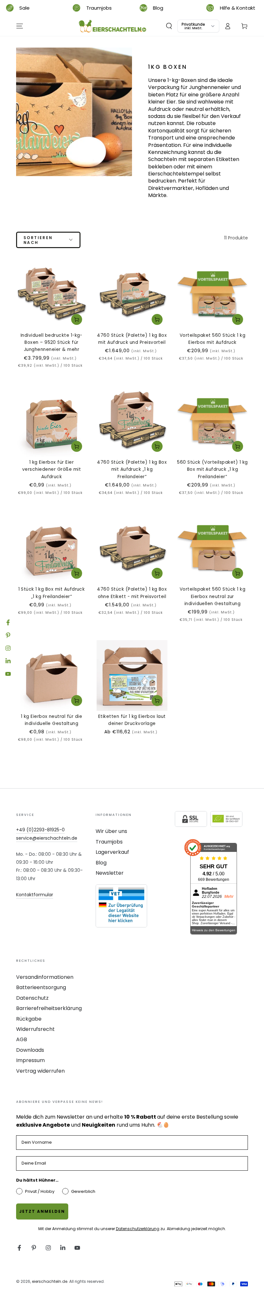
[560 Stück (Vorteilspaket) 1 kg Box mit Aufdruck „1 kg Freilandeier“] (212, 421)
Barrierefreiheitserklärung (49, 1008)
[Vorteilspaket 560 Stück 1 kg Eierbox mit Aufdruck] (212, 294)
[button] (169, 26)
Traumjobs (109, 841)
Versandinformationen (44, 977)
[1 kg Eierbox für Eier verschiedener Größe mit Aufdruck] (51, 421)
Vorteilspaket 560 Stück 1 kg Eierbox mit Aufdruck (212, 338)
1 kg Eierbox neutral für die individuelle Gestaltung (51, 720)
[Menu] (19, 26)
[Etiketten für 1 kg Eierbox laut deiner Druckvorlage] (132, 675)
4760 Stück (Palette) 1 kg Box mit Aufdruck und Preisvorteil (132, 338)
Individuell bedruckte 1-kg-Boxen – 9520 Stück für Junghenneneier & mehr (51, 342)
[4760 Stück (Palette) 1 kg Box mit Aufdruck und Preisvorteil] (132, 294)
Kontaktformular (34, 894)
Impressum (30, 1060)
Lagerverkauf (112, 852)
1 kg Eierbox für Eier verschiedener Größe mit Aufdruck (51, 469)
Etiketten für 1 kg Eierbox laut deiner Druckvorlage (132, 720)
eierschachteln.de (49, 1281)
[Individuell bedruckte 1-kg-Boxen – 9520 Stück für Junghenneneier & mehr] (51, 294)
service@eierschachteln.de (46, 838)
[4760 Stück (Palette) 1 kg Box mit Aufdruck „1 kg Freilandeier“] (132, 421)
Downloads (30, 1050)
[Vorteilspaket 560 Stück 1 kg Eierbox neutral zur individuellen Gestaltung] (212, 548)
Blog (101, 862)
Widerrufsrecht (35, 1029)
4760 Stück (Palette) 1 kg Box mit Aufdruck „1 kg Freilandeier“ (132, 469)
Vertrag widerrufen (40, 1071)
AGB (21, 1039)
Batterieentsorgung (41, 987)
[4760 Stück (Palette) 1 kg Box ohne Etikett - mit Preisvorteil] (132, 548)
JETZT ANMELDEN (42, 1211)
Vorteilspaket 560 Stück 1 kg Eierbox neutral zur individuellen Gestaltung (212, 596)
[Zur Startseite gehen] (112, 26)
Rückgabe (29, 1019)
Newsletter (110, 873)
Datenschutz (32, 998)
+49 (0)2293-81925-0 (40, 830)
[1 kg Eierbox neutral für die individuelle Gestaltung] (51, 675)
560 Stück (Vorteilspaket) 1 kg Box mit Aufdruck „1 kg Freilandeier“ (212, 469)
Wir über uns (111, 831)
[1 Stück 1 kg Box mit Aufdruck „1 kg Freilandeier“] (51, 548)
